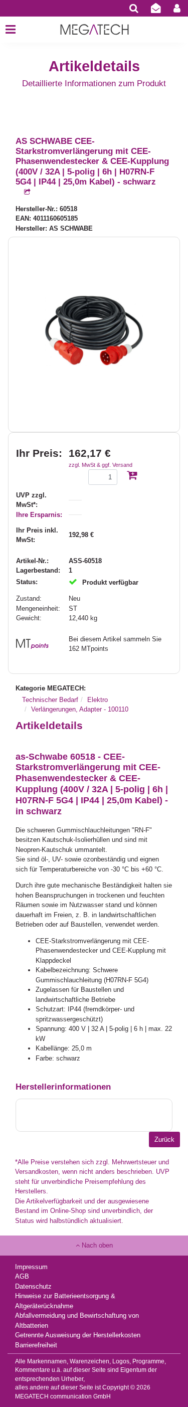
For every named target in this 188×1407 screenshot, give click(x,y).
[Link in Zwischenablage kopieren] (23, 192)
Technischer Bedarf (50, 700)
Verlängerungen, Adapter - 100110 (79, 709)
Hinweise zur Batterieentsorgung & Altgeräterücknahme (65, 1301)
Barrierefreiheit (36, 1345)
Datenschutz (33, 1286)
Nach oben (96, 1245)
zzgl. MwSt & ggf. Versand (100, 465)
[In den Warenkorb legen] (132, 476)
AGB (22, 1276)
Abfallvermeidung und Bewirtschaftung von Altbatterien (77, 1320)
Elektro (97, 700)
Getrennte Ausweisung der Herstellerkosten (77, 1335)
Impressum (31, 1267)
